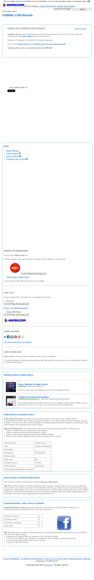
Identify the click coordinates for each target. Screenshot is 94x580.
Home (5, 559)
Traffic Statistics (12, 153)
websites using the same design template (50, 44)
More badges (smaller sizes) (18, 277)
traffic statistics (27, 36)
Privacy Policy (62, 559)
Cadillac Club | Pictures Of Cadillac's (33, 397)
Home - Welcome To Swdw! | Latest (33, 384)
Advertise (87, 559)
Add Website (14, 559)
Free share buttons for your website (18, 342)
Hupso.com (48, 565)
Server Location (12, 156)
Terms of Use (50, 559)
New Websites (38, 559)
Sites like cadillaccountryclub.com (55, 399)
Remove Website (75, 559)
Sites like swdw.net (36, 386)
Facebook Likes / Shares (16, 159)
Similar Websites (12, 151)
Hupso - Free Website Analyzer (16, 308)
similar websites (24, 44)
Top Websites (26, 559)
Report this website (80, 28)
